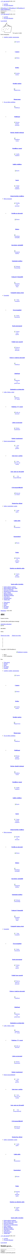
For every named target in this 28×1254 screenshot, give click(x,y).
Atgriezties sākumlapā (6, 624)
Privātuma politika (8, 642)
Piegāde (6, 641)
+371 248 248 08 (5, 1)
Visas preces (7, 638)
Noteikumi (6, 644)
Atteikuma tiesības (8, 645)
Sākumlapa (3, 610)
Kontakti (6, 646)
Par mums (6, 639)
